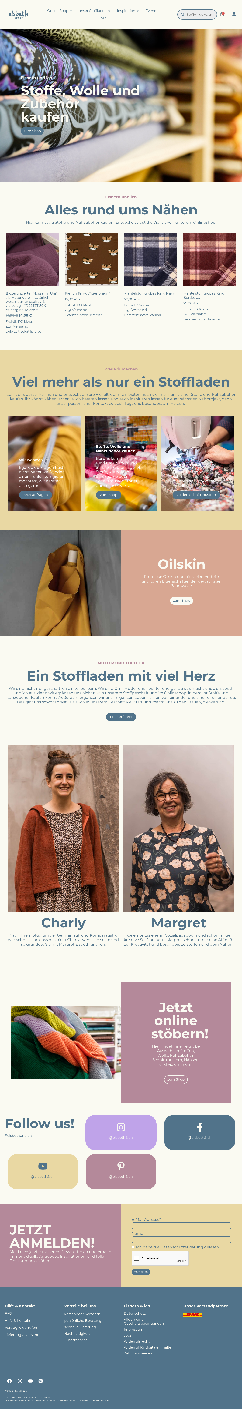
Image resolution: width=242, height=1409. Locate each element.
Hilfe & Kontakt (17, 1321)
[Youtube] (30, 1381)
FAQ (8, 1314)
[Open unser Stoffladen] (109, 11)
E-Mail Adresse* (146, 1219)
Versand (21, 326)
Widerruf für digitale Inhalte (147, 1348)
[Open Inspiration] (138, 11)
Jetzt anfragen (35, 495)
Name (137, 1233)
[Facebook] (9, 1381)
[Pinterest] (40, 1381)
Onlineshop (204, 222)
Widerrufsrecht (137, 1342)
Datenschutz (135, 1314)
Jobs (128, 1335)
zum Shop (108, 495)
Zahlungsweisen (138, 1353)
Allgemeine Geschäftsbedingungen (144, 1322)
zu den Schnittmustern (196, 495)
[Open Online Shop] (71, 11)
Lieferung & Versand (22, 1335)
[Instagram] (20, 1381)
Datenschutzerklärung (181, 1247)
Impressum (133, 1330)
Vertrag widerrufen (21, 1328)
